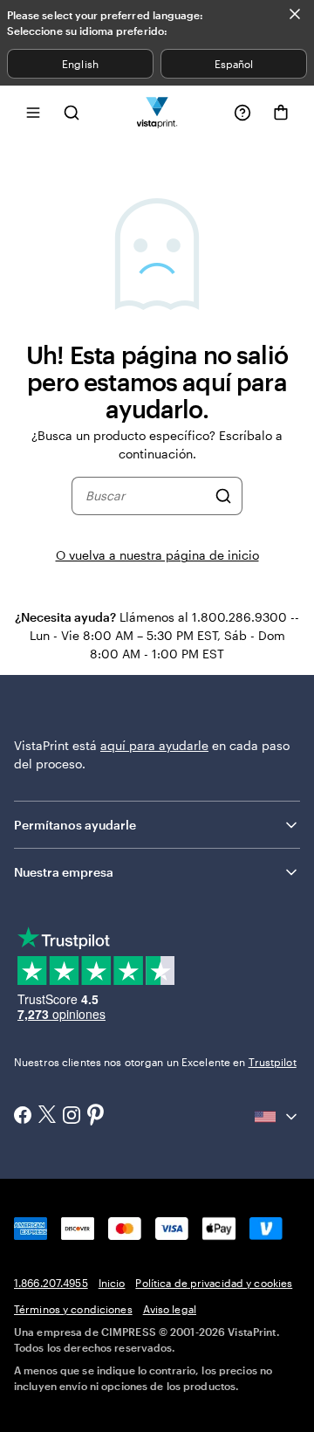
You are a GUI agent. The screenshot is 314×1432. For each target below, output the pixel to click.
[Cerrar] (295, 14)
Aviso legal (169, 1309)
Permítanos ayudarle (75, 824)
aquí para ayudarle (154, 745)
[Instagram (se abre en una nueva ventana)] (71, 1116)
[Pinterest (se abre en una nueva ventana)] (96, 1116)
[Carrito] (281, 112)
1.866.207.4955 (51, 1283)
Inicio (112, 1283)
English (80, 64)
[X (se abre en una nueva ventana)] (47, 1116)
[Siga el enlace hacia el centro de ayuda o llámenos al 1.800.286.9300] (242, 112)
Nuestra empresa (63, 871)
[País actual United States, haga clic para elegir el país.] (277, 1116)
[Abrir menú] (33, 112)
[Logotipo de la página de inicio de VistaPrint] (157, 112)
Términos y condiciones (73, 1309)
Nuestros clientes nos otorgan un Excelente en (155, 1062)
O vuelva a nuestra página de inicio (157, 554)
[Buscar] (223, 496)
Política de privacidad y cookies (213, 1283)
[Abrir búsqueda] (71, 112)
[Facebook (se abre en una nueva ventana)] (22, 1116)
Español (234, 64)
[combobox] (146, 496)
